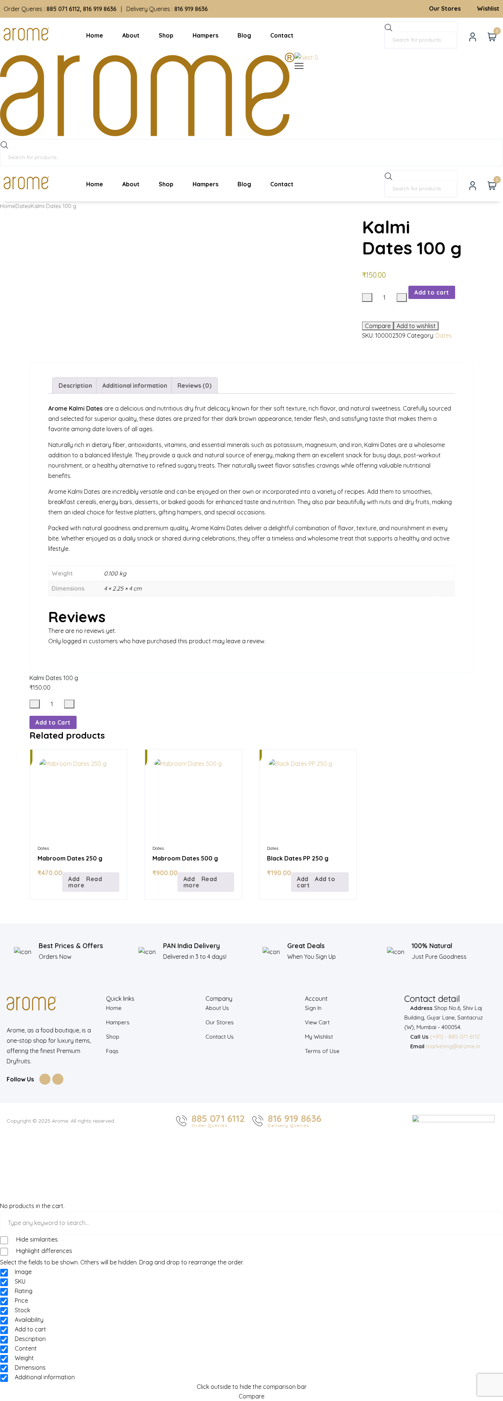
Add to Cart (53, 722)
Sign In (313, 1007)
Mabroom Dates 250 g (70, 858)
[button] (320, 882)
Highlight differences (43, 1250)
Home (7, 206)
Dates (23, 206)
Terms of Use (322, 1051)
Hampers (118, 1022)
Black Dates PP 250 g (297, 858)
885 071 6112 (218, 1118)
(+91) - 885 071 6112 (455, 1036)
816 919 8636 (294, 1118)
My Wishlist (319, 1036)
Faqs (112, 1051)
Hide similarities (36, 1239)
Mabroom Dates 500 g (185, 858)
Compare (378, 326)
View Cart (317, 1022)
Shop (112, 1036)
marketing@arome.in (453, 1046)
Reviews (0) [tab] (194, 385)
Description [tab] (75, 385)
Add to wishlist (416, 326)
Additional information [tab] (134, 385)
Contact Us (219, 1036)
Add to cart (431, 292)
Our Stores (219, 1022)
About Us (217, 1007)
